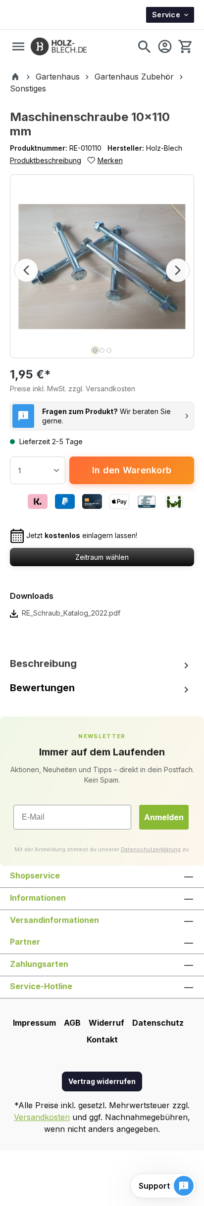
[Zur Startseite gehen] (59, 46)
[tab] (102, 664)
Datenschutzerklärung (151, 849)
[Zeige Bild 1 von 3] (95, 350)
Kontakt (102, 1039)
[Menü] (18, 46)
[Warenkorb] (184, 46)
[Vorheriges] (26, 270)
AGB (72, 1023)
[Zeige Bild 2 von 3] (102, 350)
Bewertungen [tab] (42, 688)
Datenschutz (158, 1023)
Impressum (34, 1023)
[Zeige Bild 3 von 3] (108, 350)
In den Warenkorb (131, 470)
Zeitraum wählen (102, 557)
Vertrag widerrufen (102, 1081)
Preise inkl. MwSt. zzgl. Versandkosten (72, 388)
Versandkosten (42, 1117)
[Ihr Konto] (164, 46)
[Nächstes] (178, 270)
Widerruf (106, 1023)
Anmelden (164, 817)
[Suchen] (144, 46)
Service (166, 14)
